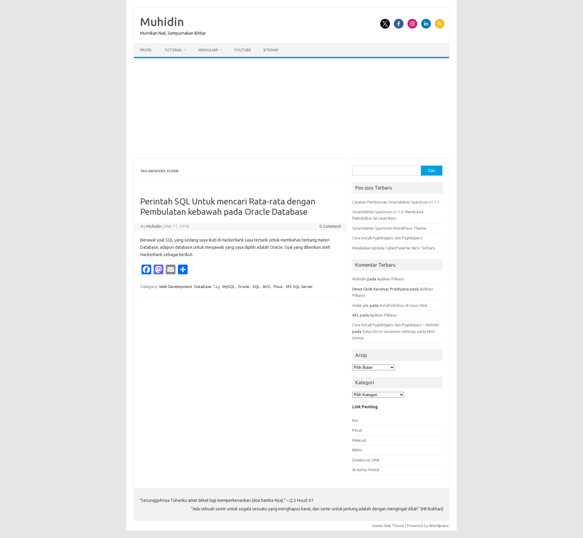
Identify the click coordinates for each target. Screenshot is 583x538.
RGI (355, 420)
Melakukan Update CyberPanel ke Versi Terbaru (393, 248)
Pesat (357, 430)
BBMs (357, 450)
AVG (267, 286)
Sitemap (270, 50)
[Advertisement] (291, 108)
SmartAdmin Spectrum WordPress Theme (389, 228)
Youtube (242, 50)
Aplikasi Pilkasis (390, 279)
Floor (278, 286)
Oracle (243, 286)
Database (202, 286)
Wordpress (439, 525)
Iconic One (382, 525)
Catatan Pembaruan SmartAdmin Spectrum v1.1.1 (395, 202)
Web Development (175, 286)
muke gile (360, 305)
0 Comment (330, 226)
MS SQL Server (299, 286)
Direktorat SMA (365, 460)
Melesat (359, 440)
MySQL (228, 286)
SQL (256, 286)
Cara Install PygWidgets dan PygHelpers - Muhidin (395, 325)
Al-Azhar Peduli (365, 470)
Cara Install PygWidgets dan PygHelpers (387, 238)
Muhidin (162, 21)
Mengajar (208, 50)
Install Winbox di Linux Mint (404, 305)
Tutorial (173, 50)
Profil (146, 50)
